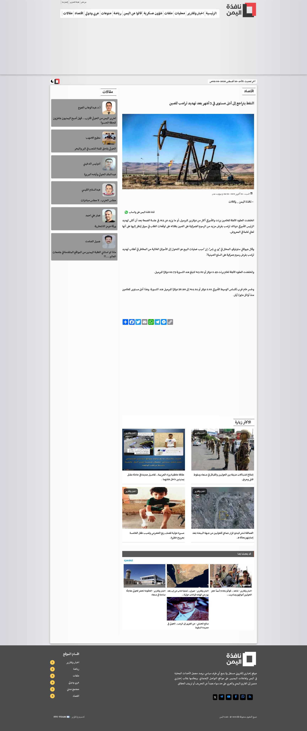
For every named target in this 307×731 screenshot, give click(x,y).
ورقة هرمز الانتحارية (105, 226)
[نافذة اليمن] (241, 10)
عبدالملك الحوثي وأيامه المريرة (100, 174)
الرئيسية (211, 13)
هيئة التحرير (74, 2)
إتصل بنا (65, 2)
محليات (180, 13)
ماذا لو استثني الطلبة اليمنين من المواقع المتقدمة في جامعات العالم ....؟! (84, 254)
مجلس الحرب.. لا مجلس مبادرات (98, 200)
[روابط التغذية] (250, 697)
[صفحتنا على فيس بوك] (236, 697)
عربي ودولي (92, 13)
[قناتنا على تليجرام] (221, 697)
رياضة (117, 13)
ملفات (168, 13)
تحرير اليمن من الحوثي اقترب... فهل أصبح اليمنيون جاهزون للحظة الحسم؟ (84, 120)
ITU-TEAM (60, 717)
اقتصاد (79, 13)
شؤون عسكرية (153, 13)
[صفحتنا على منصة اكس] (215, 697)
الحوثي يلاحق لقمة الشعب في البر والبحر (95, 148)
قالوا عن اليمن (133, 13)
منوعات (106, 13)
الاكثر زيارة (243, 422)
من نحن (83, 2)
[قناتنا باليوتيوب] (228, 697)
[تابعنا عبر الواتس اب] (243, 697)
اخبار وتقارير (195, 13)
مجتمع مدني (73, 689)
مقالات (67, 13)
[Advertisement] (153, 48)
